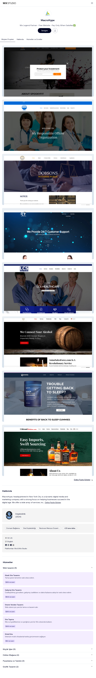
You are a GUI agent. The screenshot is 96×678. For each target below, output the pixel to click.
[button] (48, 71)
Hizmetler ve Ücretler (34, 39)
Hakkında (20, 39)
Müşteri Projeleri (7, 39)
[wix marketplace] (9, 3)
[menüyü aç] (92, 3)
